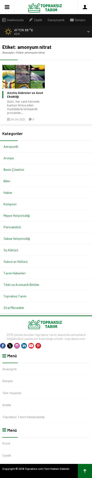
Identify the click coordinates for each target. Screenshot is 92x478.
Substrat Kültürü (16, 262)
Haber (8, 192)
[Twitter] (10, 346)
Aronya (9, 158)
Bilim (7, 181)
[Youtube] (31, 346)
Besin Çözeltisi (14, 169)
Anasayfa (8, 52)
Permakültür (12, 227)
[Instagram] (17, 346)
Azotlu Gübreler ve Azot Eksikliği (25, 94)
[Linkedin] (24, 346)
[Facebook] (3, 346)
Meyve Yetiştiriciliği (17, 216)
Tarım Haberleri (14, 273)
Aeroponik (11, 146)
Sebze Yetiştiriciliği (17, 239)
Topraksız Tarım (15, 296)
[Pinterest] (38, 346)
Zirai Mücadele (14, 308)
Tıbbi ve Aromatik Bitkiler (21, 285)
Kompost (10, 204)
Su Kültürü (11, 250)
